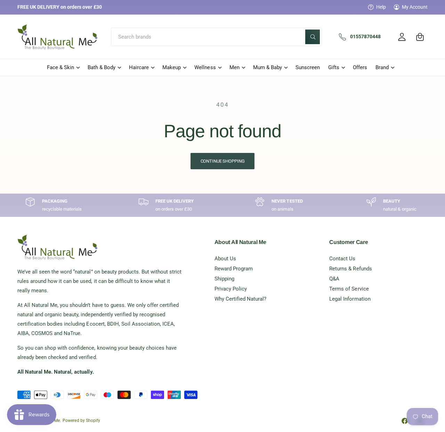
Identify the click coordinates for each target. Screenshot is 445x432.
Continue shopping (223, 161)
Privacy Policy (231, 289)
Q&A (334, 279)
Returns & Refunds (350, 269)
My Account (415, 7)
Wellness (205, 67)
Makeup (171, 67)
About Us (225, 258)
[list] (222, 205)
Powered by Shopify (81, 420)
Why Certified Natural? (240, 299)
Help (381, 7)
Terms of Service (349, 289)
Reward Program (234, 269)
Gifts (333, 67)
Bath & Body (101, 67)
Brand (382, 67)
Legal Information (349, 299)
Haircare (139, 67)
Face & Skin (60, 67)
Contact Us (342, 258)
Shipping (224, 279)
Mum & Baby (267, 67)
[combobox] (216, 37)
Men (234, 67)
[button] (420, 37)
